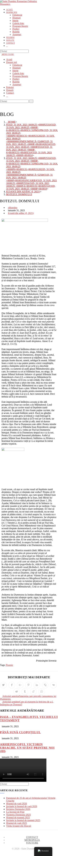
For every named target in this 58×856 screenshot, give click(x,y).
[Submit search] (31, 101)
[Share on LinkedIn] (37, 685)
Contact (10, 93)
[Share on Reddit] (16, 691)
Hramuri (16, 67)
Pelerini (10, 87)
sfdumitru (12, 207)
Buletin (15, 81)
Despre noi (11, 62)
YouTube (32, 842)
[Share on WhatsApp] (41, 691)
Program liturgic (20, 76)
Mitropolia (32, 840)
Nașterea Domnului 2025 (18, 814)
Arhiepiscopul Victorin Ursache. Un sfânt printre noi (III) (27, 748)
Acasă (9, 59)
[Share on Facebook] (12, 685)
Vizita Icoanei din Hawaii (18, 826)
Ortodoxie (17, 65)
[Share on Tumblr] (25, 691)
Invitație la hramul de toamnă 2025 (23, 820)
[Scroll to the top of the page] (1, 854)
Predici (15, 79)
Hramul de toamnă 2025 (18, 817)
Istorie (15, 70)
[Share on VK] (53, 685)
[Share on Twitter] (3, 685)
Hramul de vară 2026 (16, 803)
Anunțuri (16, 84)
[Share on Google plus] (20, 685)
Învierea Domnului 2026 (18, 809)
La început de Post (15, 812)
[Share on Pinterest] (28, 685)
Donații (9, 90)
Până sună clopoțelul (20, 732)
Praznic (9, 665)
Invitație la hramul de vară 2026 (21, 806)
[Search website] (7, 46)
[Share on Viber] (45, 685)
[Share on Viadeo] (33, 691)
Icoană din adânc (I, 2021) (21, 213)
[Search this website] (14, 51)
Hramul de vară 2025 (16, 823)
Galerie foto (18, 73)
